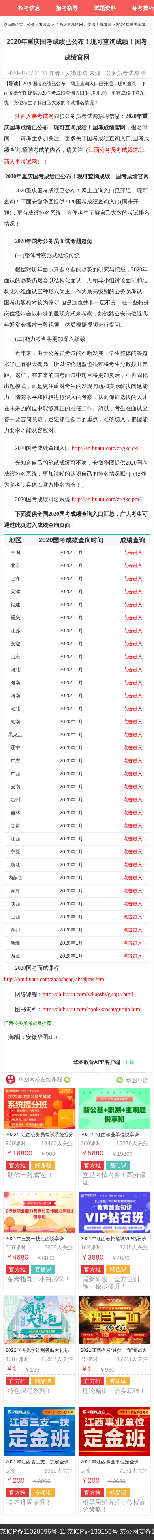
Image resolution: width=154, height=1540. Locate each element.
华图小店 (137, 1080)
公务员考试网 (39, 24)
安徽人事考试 (99, 24)
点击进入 (132, 552)
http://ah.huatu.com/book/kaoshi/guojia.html (92, 1009)
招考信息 (29, 8)
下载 (129, 1062)
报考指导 (67, 8)
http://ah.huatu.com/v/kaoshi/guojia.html (88, 994)
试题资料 (105, 8)
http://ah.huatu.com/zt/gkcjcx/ (105, 448)
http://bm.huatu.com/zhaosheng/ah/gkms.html (55, 979)
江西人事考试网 (69, 24)
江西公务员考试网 (23, 1023)
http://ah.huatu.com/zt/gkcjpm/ (106, 499)
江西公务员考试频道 (113, 150)
